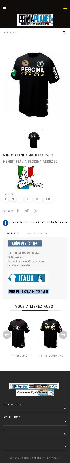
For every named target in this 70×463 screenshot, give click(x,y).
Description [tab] (13, 233)
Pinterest (35, 210)
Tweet (26, 210)
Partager (17, 210)
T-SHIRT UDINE (18, 355)
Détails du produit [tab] (38, 233)
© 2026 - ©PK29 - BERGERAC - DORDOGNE (35, 458)
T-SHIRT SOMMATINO (51, 355)
